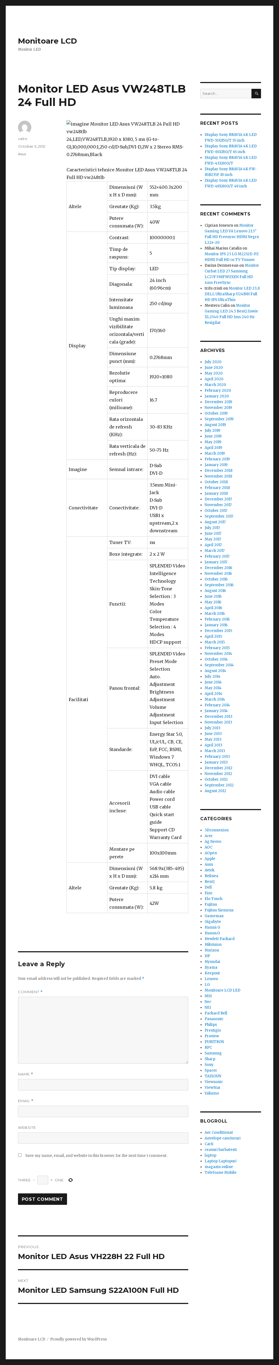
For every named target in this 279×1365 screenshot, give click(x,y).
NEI (208, 1007)
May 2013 (213, 739)
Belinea (211, 876)
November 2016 (218, 573)
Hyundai (212, 961)
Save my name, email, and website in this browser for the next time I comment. (96, 1155)
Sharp (210, 1059)
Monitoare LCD (47, 40)
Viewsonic (214, 1082)
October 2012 (216, 779)
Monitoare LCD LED (222, 990)
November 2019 (218, 407)
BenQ (209, 881)
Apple (210, 858)
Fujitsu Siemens (219, 910)
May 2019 (213, 442)
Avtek (209, 870)
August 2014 (215, 670)
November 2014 (218, 653)
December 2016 (218, 568)
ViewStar (213, 1087)
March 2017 (215, 550)
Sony (209, 1064)
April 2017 (213, 545)
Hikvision (213, 944)
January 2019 (216, 465)
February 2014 (217, 705)
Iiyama (211, 967)
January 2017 (216, 562)
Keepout (212, 973)
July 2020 (213, 362)
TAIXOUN (213, 1076)
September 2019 (219, 419)
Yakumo (212, 1093)
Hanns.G (212, 933)
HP (207, 956)
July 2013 (212, 728)
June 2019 (213, 436)
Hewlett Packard (220, 939)
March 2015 (215, 642)
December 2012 (218, 768)
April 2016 (213, 608)
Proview (212, 1036)
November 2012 (218, 773)
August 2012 (215, 791)
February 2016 (217, 619)
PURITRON (214, 1041)
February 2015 (217, 648)
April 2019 (213, 447)
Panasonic (214, 1019)
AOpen (211, 853)
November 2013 (218, 722)
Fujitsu (211, 904)
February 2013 (217, 756)
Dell (208, 887)
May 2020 (214, 373)
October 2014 (216, 659)
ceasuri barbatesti (221, 1149)
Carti (209, 1144)
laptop (210, 1155)
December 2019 (218, 402)
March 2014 (215, 699)
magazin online (219, 1167)
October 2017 (216, 510)
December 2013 (218, 716)
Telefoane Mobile (220, 1172)
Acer (209, 836)
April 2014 (213, 693)
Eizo (208, 893)
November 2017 (218, 505)
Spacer (211, 1070)
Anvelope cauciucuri (223, 1138)
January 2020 (217, 396)
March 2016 (215, 613)
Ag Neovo (213, 841)
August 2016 (215, 590)
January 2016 (216, 625)
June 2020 (214, 367)
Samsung (213, 1053)
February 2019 (217, 459)
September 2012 (219, 785)
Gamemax (214, 916)
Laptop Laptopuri (220, 1161)
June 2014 (213, 682)
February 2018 (217, 487)
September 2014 (219, 665)
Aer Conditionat (219, 1132)
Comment (30, 992)
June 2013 (213, 733)
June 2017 (213, 533)
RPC (208, 1047)
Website (27, 1127)
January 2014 (216, 711)
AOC (209, 847)
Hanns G (212, 927)
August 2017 (215, 522)
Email (26, 1101)
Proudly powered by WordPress (78, 1339)
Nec (208, 1001)
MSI (208, 996)
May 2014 (213, 688)
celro (22, 138)
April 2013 (213, 745)
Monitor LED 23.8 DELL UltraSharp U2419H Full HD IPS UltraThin (232, 294)
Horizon (212, 950)
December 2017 (218, 499)
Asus (22, 154)
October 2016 (216, 579)
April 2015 (213, 636)
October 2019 (216, 413)
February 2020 (218, 390)
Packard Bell (216, 1013)
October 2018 (216, 482)
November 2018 (218, 476)
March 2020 (215, 384)
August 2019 (215, 424)
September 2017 (219, 516)
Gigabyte (213, 921)
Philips (211, 1024)
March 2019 (215, 453)
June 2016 (213, 596)
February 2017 (217, 556)
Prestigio (213, 1030)
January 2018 (216, 493)
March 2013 (215, 751)
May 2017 (213, 539)
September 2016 (219, 585)
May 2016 (213, 602)
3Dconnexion (217, 830)
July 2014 (212, 676)
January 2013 (216, 762)
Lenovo (211, 979)
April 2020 (214, 379)
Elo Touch (213, 898)
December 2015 (218, 630)
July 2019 (212, 430)
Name (25, 1074)
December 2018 (218, 470)
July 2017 (212, 527)
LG (207, 984)
